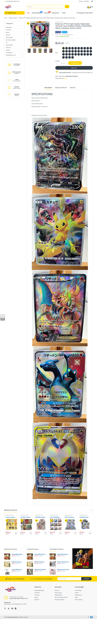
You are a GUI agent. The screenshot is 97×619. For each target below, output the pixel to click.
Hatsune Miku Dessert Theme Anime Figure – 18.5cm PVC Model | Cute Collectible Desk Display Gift (63, 562)
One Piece (37, 595)
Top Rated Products (56, 549)
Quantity (57, 61)
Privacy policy (58, 592)
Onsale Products (32, 549)
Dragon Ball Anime (59, 22)
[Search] (67, 6)
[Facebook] (5, 608)
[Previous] (52, 34)
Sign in (82, 1)
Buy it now (74, 67)
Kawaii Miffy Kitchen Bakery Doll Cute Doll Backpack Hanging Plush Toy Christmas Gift (18, 554)
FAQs (76, 597)
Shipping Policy (58, 595)
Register (87, 1)
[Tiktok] (9, 608)
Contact (77, 592)
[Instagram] (15, 608)
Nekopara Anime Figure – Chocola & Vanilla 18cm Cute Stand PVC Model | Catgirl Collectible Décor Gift (63, 569)
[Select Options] (16, 533)
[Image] (82, 558)
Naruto (36, 597)
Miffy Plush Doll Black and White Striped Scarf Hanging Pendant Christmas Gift (40, 569)
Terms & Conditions (59, 599)
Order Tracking (78, 599)
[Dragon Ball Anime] (8, 7)
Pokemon (36, 599)
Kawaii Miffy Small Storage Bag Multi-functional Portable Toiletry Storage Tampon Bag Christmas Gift (18, 569)
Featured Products (10, 549)
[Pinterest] (12, 608)
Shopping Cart (78, 595)
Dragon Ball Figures (39, 590)
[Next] (27, 34)
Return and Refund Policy (61, 597)
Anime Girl (36, 592)
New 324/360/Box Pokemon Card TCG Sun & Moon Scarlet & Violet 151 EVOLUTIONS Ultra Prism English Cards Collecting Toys (55, 517)
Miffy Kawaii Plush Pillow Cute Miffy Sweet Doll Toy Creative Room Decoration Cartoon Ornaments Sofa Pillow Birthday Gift (18, 562)
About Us (57, 590)
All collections (78, 590)
